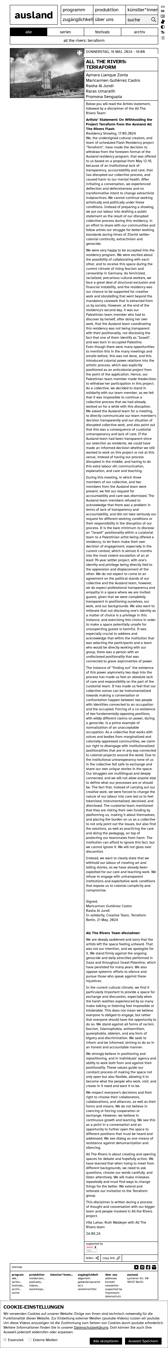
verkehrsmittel (87, 1289)
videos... (34, 1285)
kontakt (110, 1282)
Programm (74, 10)
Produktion (106, 10)
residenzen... (37, 1278)
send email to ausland (154, 1267)
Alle (28, 31)
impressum (112, 1293)
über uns (111, 1274)
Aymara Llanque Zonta (107, 75)
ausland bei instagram (142, 1267)
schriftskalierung (163, 32)
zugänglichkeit (88, 1274)
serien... (17, 1282)
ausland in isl (163, 22)
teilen (90, 1258)
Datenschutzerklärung (91, 1327)
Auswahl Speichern (143, 1341)
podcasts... (36, 1282)
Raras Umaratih (100, 91)
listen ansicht (163, 38)
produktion (36, 1274)
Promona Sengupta (104, 96)
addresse (111, 1278)
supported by (113, 1289)
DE (163, 11)
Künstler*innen (142, 10)
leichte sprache (163, 16)
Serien (65, 31)
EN (163, 7)
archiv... (16, 1289)
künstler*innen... (61, 1274)
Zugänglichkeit (78, 19)
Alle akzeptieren (106, 1341)
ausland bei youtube (136, 1267)
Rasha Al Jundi (100, 85)
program (18, 1274)
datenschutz (113, 1296)
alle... (15, 1278)
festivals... (18, 1285)
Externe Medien (45, 1340)
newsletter (112, 1285)
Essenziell (15, 1340)
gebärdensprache (89, 1282)
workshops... (37, 1289)
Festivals (102, 31)
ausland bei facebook (148, 1267)
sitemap (17, 1267)
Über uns (104, 19)
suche (16, 1293)
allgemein (84, 1278)
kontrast (163, 27)
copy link (108, 1258)
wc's (80, 1285)
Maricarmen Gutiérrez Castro (113, 80)
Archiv (139, 31)
